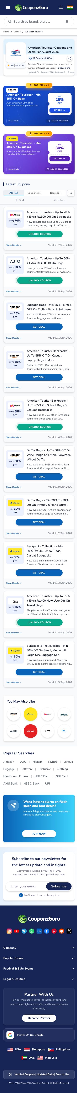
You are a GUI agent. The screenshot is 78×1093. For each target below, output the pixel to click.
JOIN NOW (39, 833)
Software (27, 769)
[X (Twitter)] (69, 931)
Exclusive (45, 769)
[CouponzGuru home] (31, 7)
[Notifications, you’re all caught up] (61, 7)
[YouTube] (17, 931)
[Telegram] (24, 931)
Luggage (9, 769)
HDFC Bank (42, 776)
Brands (17, 31)
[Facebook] (47, 931)
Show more (64, 67)
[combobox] (37, 21)
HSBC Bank (31, 784)
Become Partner (39, 1018)
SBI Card (62, 776)
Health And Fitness (15, 776)
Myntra (52, 762)
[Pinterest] (54, 931)
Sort (21, 200)
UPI (47, 784)
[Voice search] (67, 21)
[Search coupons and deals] (71, 193)
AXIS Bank (10, 784)
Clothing (62, 769)
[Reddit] (61, 931)
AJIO (23, 762)
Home (6, 31)
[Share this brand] (69, 59)
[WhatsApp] (32, 931)
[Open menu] (7, 7)
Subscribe (59, 886)
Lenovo (68, 762)
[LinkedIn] (39, 931)
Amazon (8, 762)
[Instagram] (9, 931)
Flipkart (37, 762)
